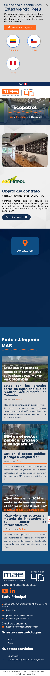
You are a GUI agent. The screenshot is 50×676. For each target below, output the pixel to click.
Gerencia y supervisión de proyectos (26, 659)
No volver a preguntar (21, 27)
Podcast (19, 399)
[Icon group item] (12, 591)
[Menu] (42, 92)
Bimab (11, 639)
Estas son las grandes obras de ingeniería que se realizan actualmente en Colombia (25, 390)
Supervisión (13, 656)
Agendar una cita (15, 217)
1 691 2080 (10, 610)
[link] (13, 65)
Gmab (11, 643)
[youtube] (5, 591)
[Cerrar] (46, 4)
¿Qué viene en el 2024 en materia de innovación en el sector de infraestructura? (25, 520)
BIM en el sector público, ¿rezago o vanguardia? (25, 455)
